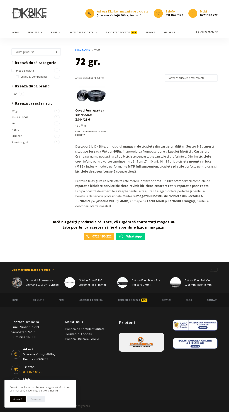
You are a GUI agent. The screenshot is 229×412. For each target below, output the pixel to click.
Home (15, 32)
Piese (54, 32)
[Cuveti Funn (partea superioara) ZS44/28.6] (91, 95)
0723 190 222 (209, 15)
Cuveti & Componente (87, 131)
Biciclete (33, 32)
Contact (212, 300)
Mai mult (170, 32)
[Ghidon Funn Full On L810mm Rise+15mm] (69, 282)
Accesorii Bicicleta (81, 32)
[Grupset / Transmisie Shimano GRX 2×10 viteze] (16, 282)
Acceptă (17, 399)
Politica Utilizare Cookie (82, 339)
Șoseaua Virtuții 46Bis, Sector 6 (119, 15)
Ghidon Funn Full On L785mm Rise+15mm (198, 282)
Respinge (36, 399)
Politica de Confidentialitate (84, 329)
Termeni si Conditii (78, 334)
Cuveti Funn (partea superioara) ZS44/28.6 (89, 115)
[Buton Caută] (57, 52)
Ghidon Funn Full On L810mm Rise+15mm (92, 282)
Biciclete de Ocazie (121, 32)
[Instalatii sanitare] (141, 342)
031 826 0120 (174, 15)
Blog (189, 300)
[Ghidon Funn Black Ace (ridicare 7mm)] (122, 282)
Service (150, 32)
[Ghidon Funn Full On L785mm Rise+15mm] (175, 282)
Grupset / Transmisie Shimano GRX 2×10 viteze (42, 282)
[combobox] (33, 51)
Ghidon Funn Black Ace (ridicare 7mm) (145, 282)
